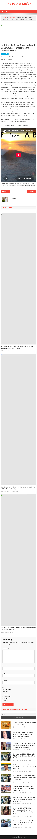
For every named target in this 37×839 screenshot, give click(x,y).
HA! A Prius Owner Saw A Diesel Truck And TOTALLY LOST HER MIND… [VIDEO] (23, 823)
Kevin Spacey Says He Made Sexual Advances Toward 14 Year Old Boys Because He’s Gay (18, 488)
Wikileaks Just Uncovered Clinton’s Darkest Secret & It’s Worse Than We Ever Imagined (18, 628)
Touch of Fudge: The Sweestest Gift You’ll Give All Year (24, 723)
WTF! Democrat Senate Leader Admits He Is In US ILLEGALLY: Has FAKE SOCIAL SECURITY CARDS (17, 347)
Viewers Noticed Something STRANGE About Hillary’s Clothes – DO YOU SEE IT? (6, 191)
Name (4, 666)
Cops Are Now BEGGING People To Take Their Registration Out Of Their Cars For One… (24, 756)
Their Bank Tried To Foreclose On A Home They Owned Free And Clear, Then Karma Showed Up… (24, 745)
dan (12, 632)
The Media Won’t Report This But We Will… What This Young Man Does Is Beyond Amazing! (32, 191)
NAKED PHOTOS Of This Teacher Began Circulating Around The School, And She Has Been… (23, 734)
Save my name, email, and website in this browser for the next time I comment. (6, 695)
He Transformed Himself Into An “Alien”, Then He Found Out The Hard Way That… (24, 767)
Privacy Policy (22, 837)
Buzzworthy (4, 54)
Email (4, 673)
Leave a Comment (7, 59)
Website (4, 680)
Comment (5, 649)
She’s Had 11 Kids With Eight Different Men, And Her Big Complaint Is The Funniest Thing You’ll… (23, 811)
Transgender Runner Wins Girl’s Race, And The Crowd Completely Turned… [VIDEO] (23, 788)
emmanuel (16, 57)
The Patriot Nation (18, 4)
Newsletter (14, 837)
